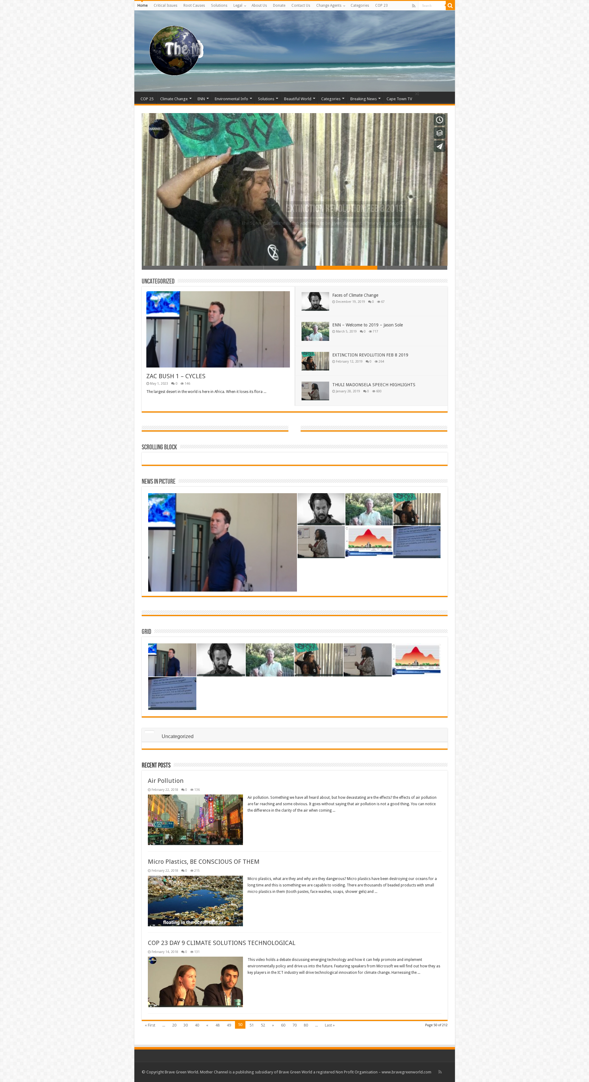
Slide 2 (233, 268)
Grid (146, 632)
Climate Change (174, 99)
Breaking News (363, 99)
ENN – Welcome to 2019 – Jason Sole (367, 324)
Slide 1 (172, 268)
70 (294, 1025)
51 (251, 1025)
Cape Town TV (399, 99)
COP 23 (381, 5)
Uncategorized (158, 281)
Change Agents (328, 5)
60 (283, 1025)
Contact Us (300, 5)
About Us (259, 5)
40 (197, 1025)
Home (142, 5)
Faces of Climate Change (355, 295)
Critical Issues (165, 5)
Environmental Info (231, 99)
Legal (237, 5)
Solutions (219, 5)
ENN (201, 99)
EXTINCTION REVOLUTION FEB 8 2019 (370, 354)
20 (174, 1025)
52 (263, 1025)
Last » (330, 1025)
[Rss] (413, 6)
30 (185, 1025)
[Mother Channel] (173, 50)
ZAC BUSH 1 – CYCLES (176, 376)
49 (229, 1025)
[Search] (450, 5)
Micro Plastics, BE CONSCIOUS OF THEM (204, 861)
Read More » (159, 403)
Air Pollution (165, 780)
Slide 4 (355, 268)
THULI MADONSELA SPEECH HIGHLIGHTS (346, 209)
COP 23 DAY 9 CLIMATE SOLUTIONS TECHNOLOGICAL (221, 943)
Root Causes (194, 5)
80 (306, 1025)
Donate (279, 5)
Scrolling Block (159, 447)
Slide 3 (294, 268)
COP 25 (147, 99)
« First (150, 1025)
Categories (360, 5)
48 (217, 1025)
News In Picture (158, 482)
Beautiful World (297, 99)
